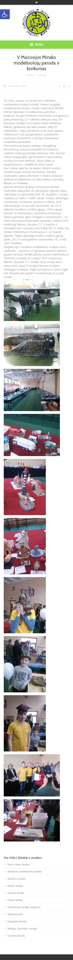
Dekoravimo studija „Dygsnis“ (24, 907)
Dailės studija (15, 900)
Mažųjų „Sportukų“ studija (22, 928)
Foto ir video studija (18, 864)
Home (30, 75)
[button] (5, 14)
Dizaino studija (15, 893)
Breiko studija (15, 885)
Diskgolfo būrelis (17, 921)
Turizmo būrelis (16, 935)
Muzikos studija (16, 878)
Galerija (41, 75)
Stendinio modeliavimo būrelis (24, 871)
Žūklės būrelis (15, 914)
